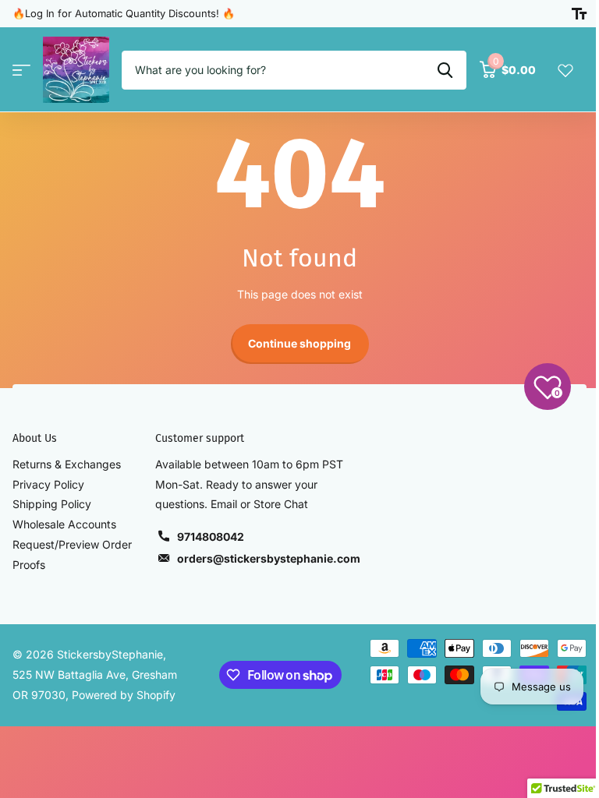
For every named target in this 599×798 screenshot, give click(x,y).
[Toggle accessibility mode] (579, 14)
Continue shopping (299, 343)
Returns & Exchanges (66, 464)
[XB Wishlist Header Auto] (565, 70)
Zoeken (445, 70)
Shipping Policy (51, 503)
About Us (34, 438)
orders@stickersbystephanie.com (268, 558)
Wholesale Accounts (64, 524)
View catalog (21, 69)
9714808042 (210, 536)
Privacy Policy (48, 484)
